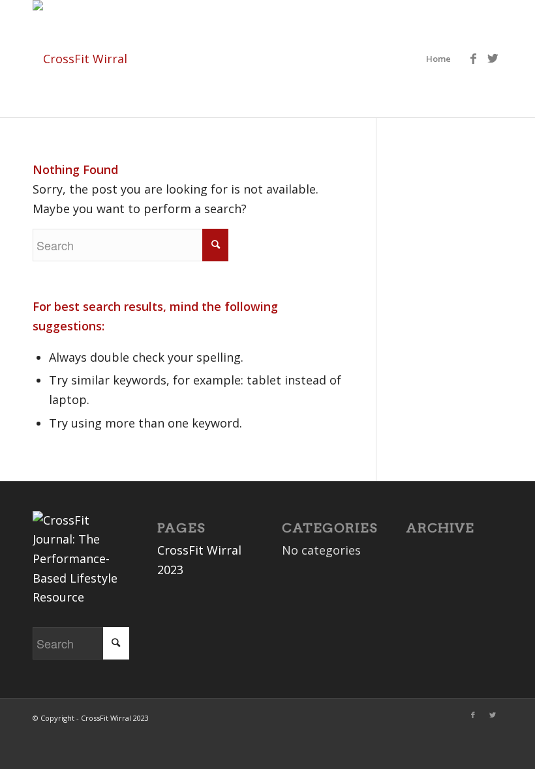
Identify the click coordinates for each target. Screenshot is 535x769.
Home (438, 59)
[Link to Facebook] (473, 58)
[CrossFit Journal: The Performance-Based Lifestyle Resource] (81, 597)
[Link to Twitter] (492, 58)
